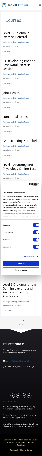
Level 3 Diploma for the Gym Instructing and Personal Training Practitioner (19, 290)
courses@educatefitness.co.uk (17, 361)
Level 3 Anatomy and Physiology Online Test (19, 166)
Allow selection (21, 270)
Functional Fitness (15, 116)
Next (22, 324)
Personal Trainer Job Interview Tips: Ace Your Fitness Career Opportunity (21, 416)
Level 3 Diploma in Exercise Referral (15, 35)
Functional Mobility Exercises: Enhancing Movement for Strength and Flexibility (19, 407)
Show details (29, 257)
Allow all (21, 263)
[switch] (36, 232)
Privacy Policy (20, 442)
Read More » (7, 51)
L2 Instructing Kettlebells (20, 140)
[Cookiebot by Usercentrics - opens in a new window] (29, 184)
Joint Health (11, 92)
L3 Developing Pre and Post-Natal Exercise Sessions (18, 65)
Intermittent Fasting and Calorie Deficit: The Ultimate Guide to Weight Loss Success (20, 425)
